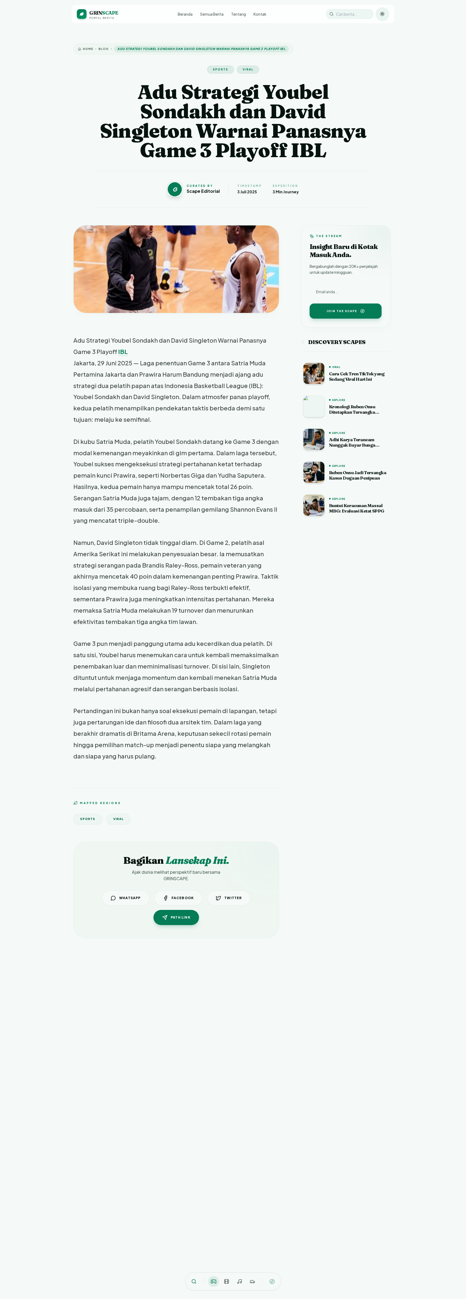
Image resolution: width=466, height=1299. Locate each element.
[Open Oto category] (252, 1281)
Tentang (238, 14)
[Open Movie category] (226, 1281)
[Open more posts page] (272, 1281)
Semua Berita (212, 14)
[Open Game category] (213, 1281)
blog (103, 48)
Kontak (259, 14)
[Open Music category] (239, 1281)
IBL (123, 351)
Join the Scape (342, 311)
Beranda (185, 14)
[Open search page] (193, 1281)
